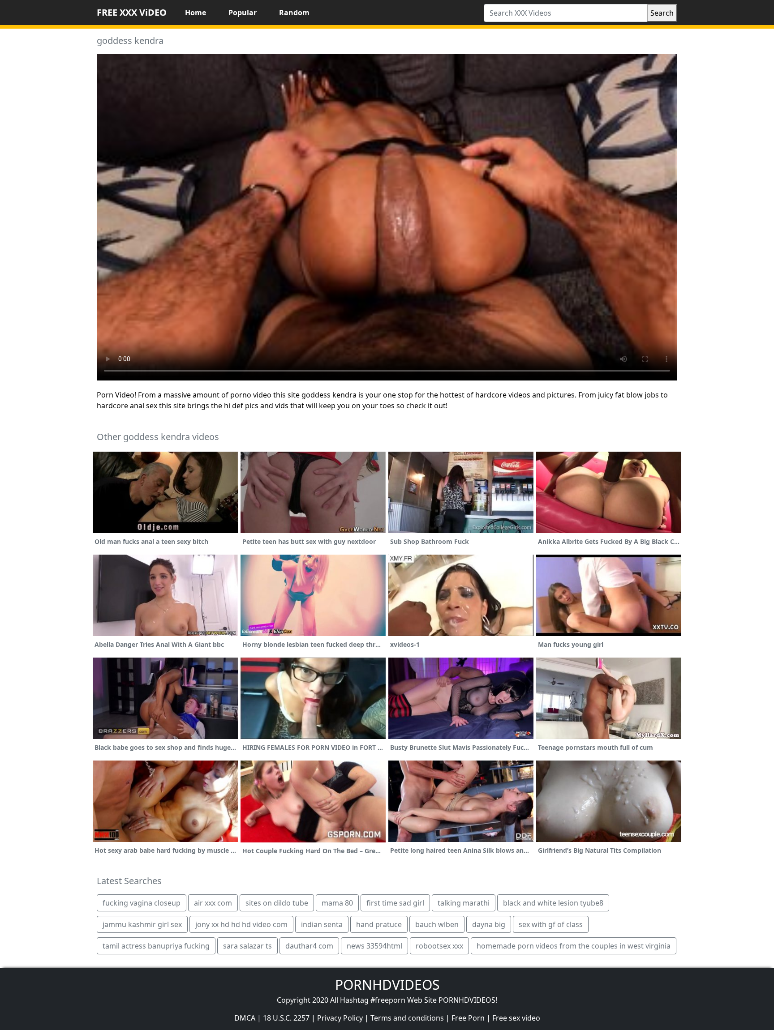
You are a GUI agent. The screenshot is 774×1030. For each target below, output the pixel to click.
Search (662, 13)
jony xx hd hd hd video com (241, 924)
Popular (242, 12)
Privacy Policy (340, 1018)
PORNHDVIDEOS (387, 984)
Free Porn (468, 1018)
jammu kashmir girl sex (142, 924)
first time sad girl (395, 903)
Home (195, 12)
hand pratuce (379, 924)
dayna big (488, 924)
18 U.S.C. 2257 (286, 1018)
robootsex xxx (439, 946)
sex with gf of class (551, 924)
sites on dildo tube (276, 903)
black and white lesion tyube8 (553, 903)
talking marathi (464, 903)
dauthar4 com (309, 946)
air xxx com (213, 903)
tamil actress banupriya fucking (156, 946)
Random (294, 12)
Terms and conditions (407, 1018)
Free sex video (516, 1018)
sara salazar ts (247, 946)
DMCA (244, 1018)
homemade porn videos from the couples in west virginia (574, 946)
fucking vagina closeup (142, 903)
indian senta (322, 924)
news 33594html (374, 946)
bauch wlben (437, 924)
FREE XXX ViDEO (132, 12)
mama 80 (337, 903)
